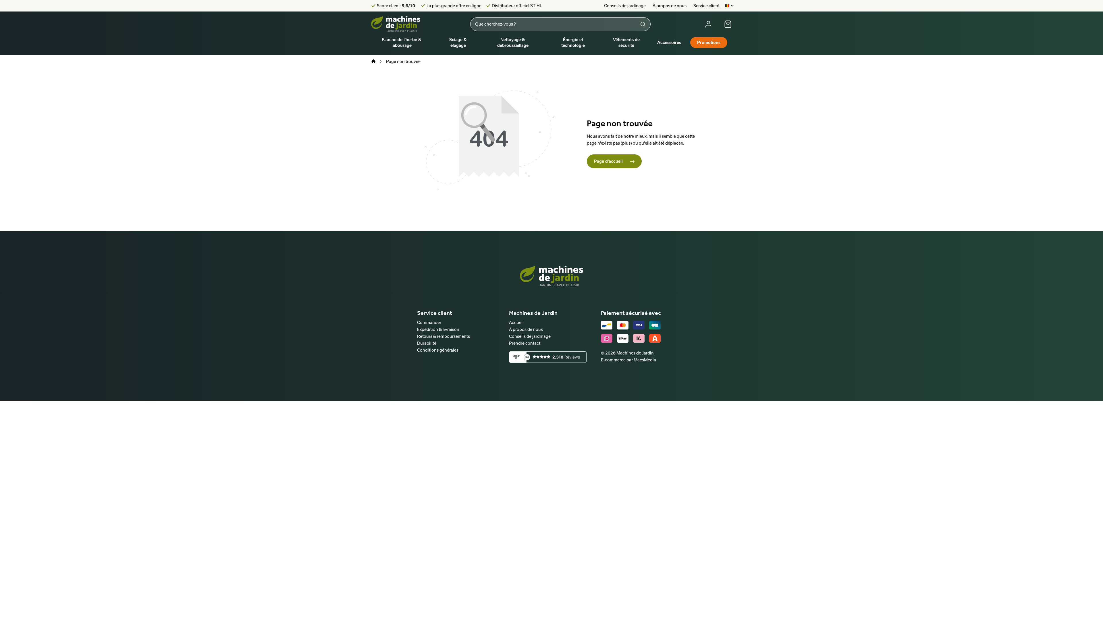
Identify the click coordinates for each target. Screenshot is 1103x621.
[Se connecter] (708, 24)
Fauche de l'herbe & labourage (401, 42)
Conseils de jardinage (625, 5)
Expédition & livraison (438, 329)
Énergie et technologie (573, 42)
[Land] (729, 6)
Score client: (396, 5)
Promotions (708, 42)
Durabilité (426, 343)
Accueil (516, 322)
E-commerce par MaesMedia (628, 359)
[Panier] (727, 24)
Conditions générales (437, 350)
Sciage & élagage (458, 42)
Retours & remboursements (443, 336)
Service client (706, 5)
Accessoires (669, 42)
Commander (429, 322)
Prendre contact (524, 343)
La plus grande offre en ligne (454, 5)
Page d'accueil (609, 161)
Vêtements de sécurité (626, 42)
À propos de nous (670, 5)
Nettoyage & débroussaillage (513, 42)
